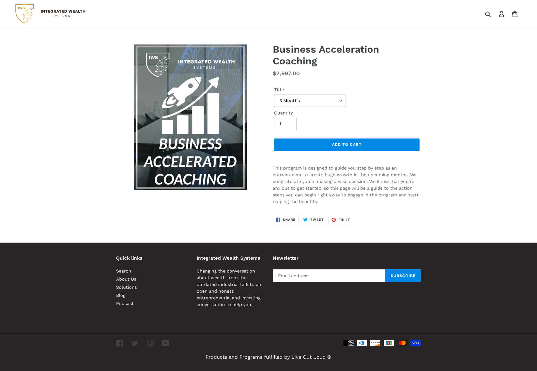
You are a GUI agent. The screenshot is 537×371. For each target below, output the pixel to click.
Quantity (283, 113)
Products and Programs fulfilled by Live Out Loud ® (268, 357)
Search (123, 271)
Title (279, 89)
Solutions (126, 287)
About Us (126, 279)
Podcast (125, 303)
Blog (121, 295)
